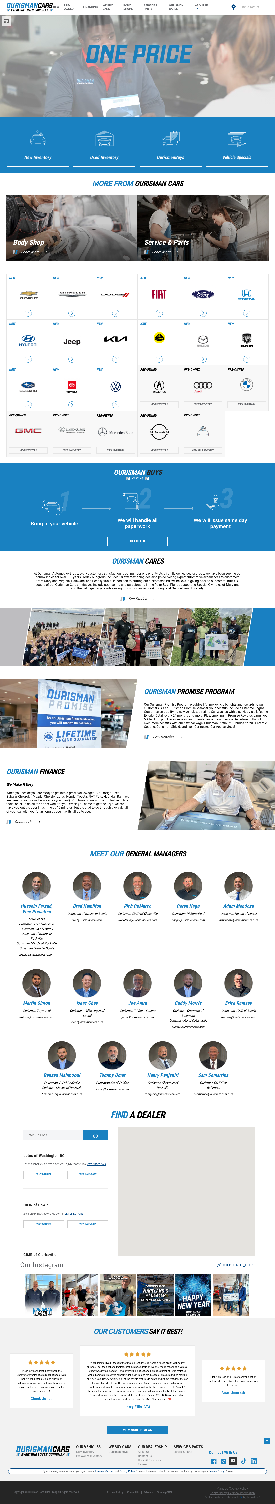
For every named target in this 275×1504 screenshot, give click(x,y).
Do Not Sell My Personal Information (232, 1493)
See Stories (137, 599)
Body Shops (128, 7)
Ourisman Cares (176, 7)
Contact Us (23, 822)
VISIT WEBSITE (43, 1174)
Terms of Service (104, 1471)
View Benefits (163, 737)
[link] (43, 1296)
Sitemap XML (165, 1492)
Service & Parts (150, 7)
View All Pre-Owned (203, 450)
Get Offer (137, 541)
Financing (90, 7)
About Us (202, 5)
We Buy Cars (108, 7)
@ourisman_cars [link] (236, 1265)
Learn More (30, 252)
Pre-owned (69, 7)
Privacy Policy (115, 1492)
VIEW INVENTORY (88, 1174)
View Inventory (159, 404)
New (56, 7)
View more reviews (137, 1430)
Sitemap (148, 1492)
